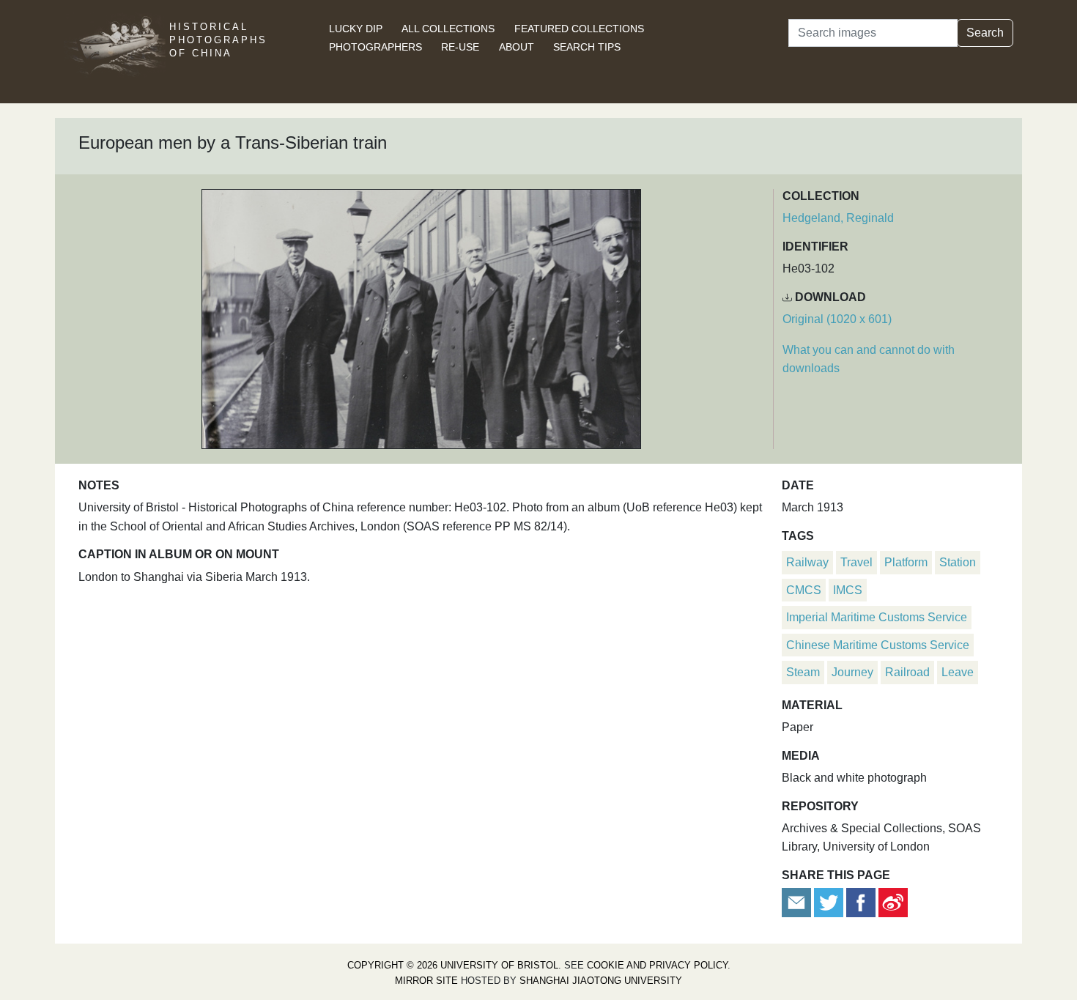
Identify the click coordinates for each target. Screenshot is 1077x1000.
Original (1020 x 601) (837, 319)
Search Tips (587, 47)
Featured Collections (579, 28)
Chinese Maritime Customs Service (877, 645)
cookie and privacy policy (657, 965)
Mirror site (426, 980)
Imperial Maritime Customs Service (876, 617)
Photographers (375, 47)
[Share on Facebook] (861, 901)
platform (906, 562)
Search (985, 32)
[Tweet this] (830, 901)
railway (807, 562)
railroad (907, 672)
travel (856, 562)
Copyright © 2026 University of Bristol (452, 965)
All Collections (448, 28)
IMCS (847, 590)
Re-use (460, 47)
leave (957, 672)
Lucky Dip (355, 28)
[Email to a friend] (798, 901)
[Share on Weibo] (893, 901)
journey (852, 672)
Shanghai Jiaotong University (600, 980)
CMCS (803, 590)
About (516, 47)
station (957, 562)
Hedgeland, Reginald (838, 218)
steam (803, 672)
